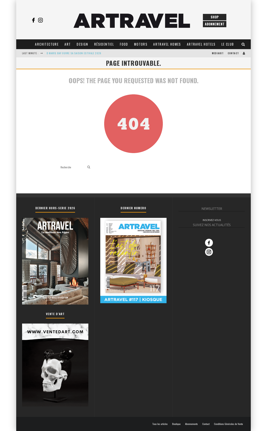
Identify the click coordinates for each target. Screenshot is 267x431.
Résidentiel (104, 44)
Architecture (47, 44)
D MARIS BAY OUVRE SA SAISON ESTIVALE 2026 (74, 53)
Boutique (176, 424)
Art (68, 44)
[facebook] (33, 20)
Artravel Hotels (201, 44)
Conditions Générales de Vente (228, 424)
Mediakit (218, 53)
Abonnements (191, 424)
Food (124, 44)
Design (82, 44)
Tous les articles (160, 424)
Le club (227, 44)
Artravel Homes (167, 44)
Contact (233, 53)
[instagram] (40, 20)
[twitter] (47, 20)
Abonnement (215, 24)
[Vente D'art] (55, 405)
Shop (215, 17)
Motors (140, 44)
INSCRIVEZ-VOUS (212, 220)
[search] (88, 167)
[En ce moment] (133, 302)
